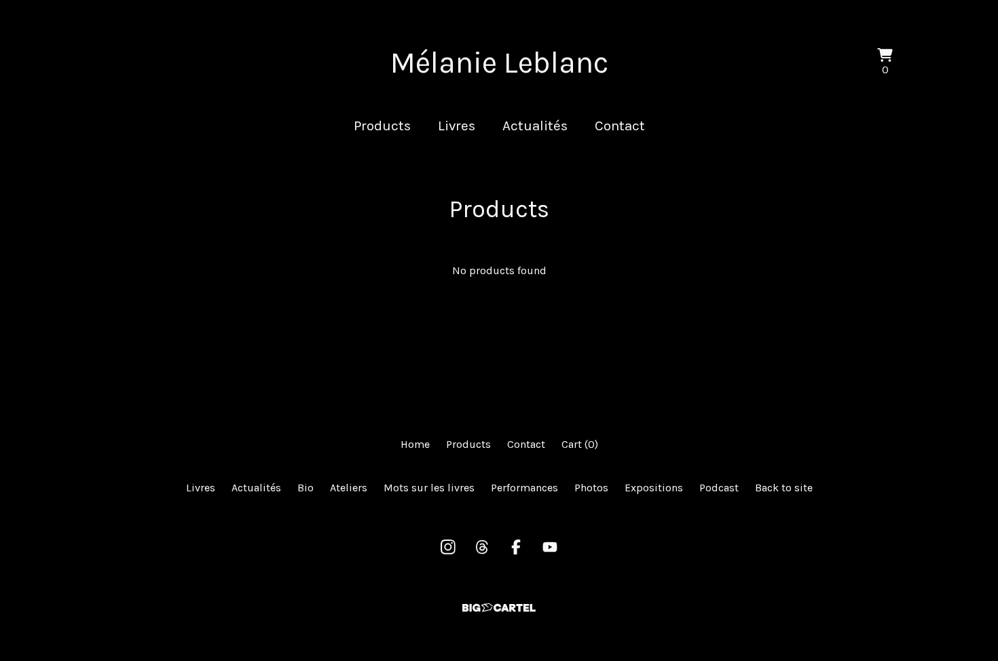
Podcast (719, 487)
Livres (456, 125)
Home (415, 444)
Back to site (784, 487)
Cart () (579, 444)
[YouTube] (550, 547)
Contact (620, 125)
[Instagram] (448, 547)
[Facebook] (516, 547)
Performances (524, 487)
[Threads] (482, 547)
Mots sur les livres (429, 487)
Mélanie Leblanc (499, 62)
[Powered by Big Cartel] (499, 608)
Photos (591, 487)
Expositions (654, 487)
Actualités (535, 125)
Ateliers (348, 487)
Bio (305, 487)
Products (382, 125)
